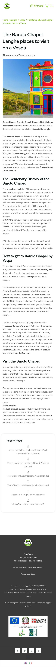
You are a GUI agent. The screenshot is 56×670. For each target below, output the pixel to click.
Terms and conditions (28, 574)
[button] (28, 657)
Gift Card (38, 5)
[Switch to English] (25, 663)
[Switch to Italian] (30, 663)
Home (5, 20)
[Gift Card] (31, 5)
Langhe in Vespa (17, 20)
